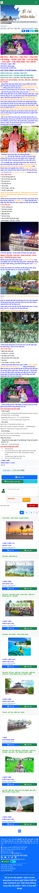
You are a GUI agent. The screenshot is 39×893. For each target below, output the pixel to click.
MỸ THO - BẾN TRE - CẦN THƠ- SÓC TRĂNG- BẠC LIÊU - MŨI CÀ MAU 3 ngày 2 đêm (19, 791)
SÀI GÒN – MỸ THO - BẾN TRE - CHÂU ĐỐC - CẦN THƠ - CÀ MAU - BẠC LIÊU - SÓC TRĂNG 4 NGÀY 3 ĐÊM (19, 751)
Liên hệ (20, 477)
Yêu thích (31, 482)
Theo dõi (29, 550)
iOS (14, 861)
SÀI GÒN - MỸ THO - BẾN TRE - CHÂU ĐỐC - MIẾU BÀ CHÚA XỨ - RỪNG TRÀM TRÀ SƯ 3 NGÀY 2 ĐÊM (18, 673)
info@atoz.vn (18, 853)
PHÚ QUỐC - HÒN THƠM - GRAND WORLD (15, 518)
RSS (11, 870)
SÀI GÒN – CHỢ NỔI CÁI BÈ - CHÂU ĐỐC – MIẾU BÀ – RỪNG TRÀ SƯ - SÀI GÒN (18, 595)
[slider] (11, 498)
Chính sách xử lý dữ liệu (8, 868)
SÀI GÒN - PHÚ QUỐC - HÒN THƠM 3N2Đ (15, 634)
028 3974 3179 (7, 853)
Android (6, 861)
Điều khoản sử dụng (7, 867)
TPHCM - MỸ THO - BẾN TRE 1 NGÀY (13, 712)
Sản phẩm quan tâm (13, 482)
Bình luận (26, 499)
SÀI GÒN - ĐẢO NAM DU (9, 556)
